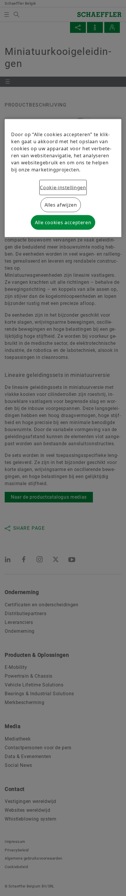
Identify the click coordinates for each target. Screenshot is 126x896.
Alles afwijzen (61, 205)
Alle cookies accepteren (63, 222)
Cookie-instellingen (63, 187)
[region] (63, 178)
